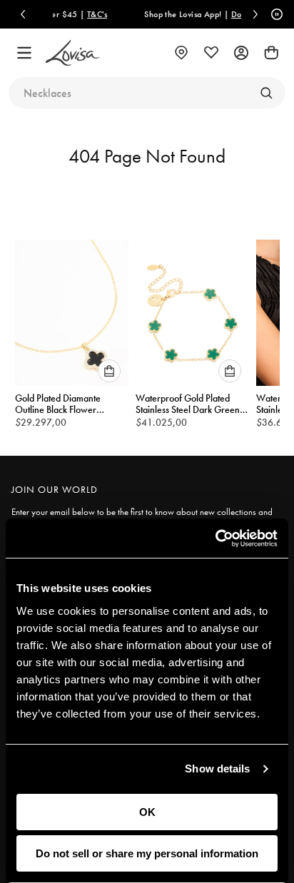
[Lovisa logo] (73, 53)
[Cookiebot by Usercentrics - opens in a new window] (215, 538)
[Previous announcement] (22, 14)
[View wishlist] (211, 53)
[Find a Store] (181, 53)
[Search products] (266, 93)
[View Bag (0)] (271, 53)
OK (147, 812)
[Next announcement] (255, 14)
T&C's (86, 14)
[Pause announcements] (275, 14)
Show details (217, 768)
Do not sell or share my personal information (147, 853)
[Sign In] (241, 53)
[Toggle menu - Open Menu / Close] (24, 52)
